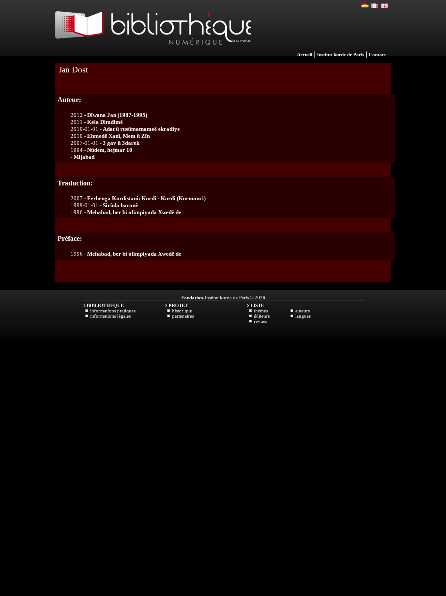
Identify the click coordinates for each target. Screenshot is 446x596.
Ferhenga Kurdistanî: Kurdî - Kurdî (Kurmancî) (146, 198)
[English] (385, 6)
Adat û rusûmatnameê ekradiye (141, 129)
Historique (182, 310)
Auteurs (302, 310)
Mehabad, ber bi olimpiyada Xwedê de (134, 212)
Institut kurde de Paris (340, 54)
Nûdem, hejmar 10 (109, 150)
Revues (260, 321)
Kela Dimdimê (105, 122)
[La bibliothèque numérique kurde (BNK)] (153, 54)
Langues (303, 316)
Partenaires (183, 316)
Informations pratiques (112, 310)
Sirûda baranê (120, 205)
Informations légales (110, 316)
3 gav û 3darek (121, 143)
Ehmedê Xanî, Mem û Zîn (118, 136)
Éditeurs (262, 316)
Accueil (304, 54)
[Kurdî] (365, 6)
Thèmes (261, 310)
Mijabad (84, 157)
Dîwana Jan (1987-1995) (117, 115)
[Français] (375, 6)
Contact (377, 54)
